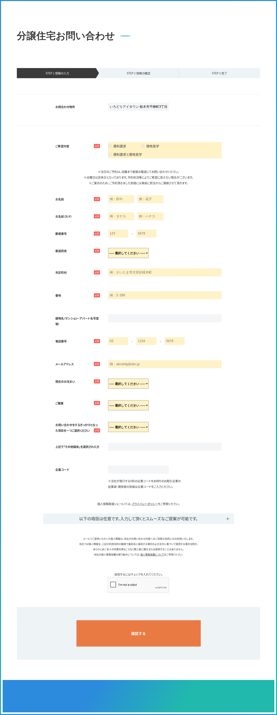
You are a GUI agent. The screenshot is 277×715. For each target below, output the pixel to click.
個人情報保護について (152, 554)
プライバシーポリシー (145, 504)
